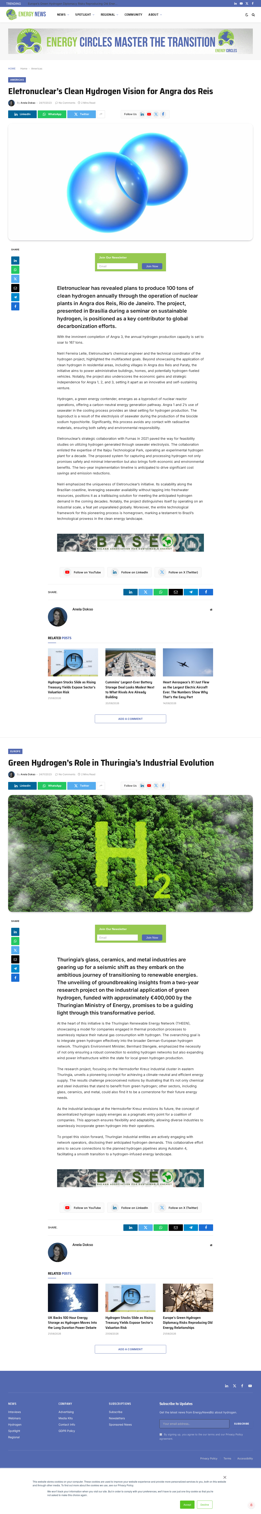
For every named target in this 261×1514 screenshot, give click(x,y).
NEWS (61, 14)
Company (65, 1403)
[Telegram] (15, 297)
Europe (15, 751)
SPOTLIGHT (83, 14)
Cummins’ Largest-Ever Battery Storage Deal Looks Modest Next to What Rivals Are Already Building (129, 690)
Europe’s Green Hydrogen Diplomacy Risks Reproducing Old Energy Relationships (74, 3)
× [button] (224, 1476)
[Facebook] (15, 306)
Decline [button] (204, 1504)
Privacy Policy (234, 1434)
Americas (36, 68)
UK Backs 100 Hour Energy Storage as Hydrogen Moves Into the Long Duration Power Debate (72, 1322)
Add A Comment (130, 718)
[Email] (15, 288)
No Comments (67, 102)
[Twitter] (15, 279)
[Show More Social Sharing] (101, 114)
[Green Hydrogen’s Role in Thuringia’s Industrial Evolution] (130, 853)
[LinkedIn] (15, 260)
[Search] (253, 14)
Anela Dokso (28, 102)
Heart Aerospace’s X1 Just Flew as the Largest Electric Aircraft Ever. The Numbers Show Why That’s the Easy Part (186, 690)
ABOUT (153, 14)
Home (23, 68)
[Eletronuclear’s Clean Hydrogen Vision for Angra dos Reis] (130, 181)
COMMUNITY (134, 14)
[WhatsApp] (15, 269)
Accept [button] (187, 1504)
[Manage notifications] (251, 1505)
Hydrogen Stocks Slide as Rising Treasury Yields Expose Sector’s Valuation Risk (72, 687)
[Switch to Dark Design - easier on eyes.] (246, 14)
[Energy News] (26, 14)
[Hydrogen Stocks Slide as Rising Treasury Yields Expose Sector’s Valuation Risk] (73, 662)
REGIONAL (108, 14)
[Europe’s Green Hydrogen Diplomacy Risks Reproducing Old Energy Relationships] (188, 1298)
